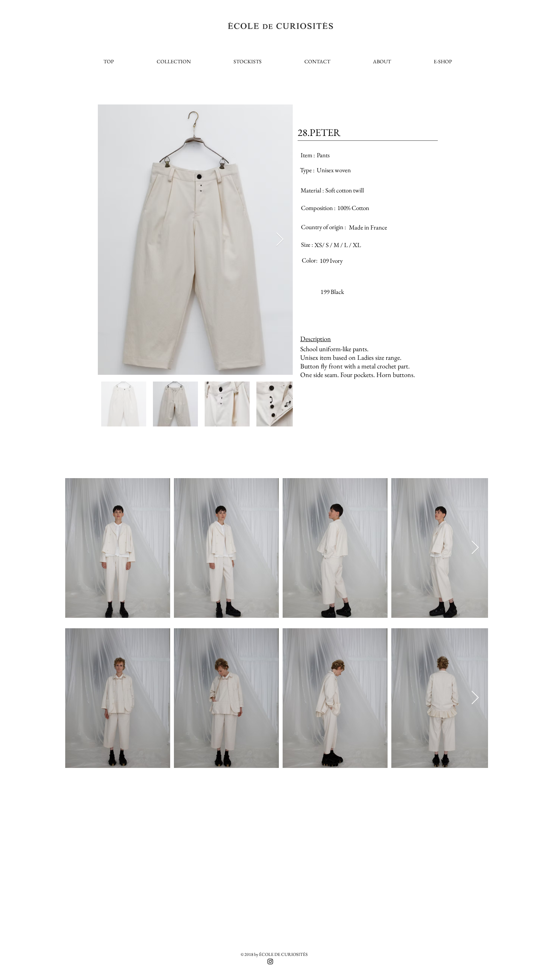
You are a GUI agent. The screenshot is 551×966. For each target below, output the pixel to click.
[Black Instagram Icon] (270, 961)
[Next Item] (280, 240)
